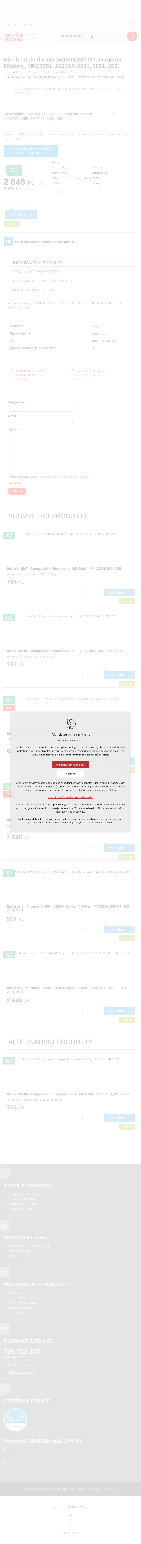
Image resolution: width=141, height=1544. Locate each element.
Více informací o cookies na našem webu (70, 797)
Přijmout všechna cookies (70, 764)
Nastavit (70, 773)
